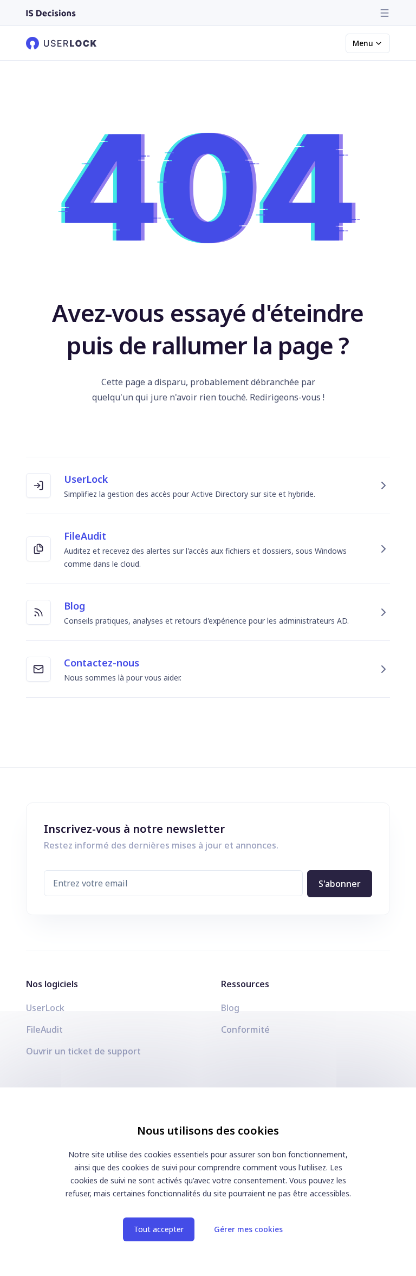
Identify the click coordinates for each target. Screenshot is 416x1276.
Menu (363, 43)
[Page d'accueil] (51, 13)
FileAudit (44, 1029)
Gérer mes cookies (248, 1229)
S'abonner (339, 884)
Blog (230, 1008)
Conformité (245, 1029)
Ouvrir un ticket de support (83, 1051)
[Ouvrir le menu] (384, 13)
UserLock (45, 1008)
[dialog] (208, 1181)
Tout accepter (159, 1229)
